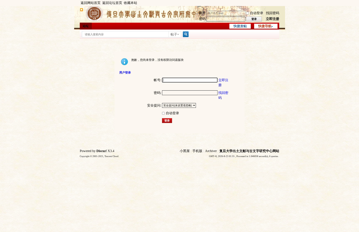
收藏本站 (130, 3)
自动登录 (256, 13)
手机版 (197, 151)
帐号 (202, 13)
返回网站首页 (91, 3)
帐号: (157, 80)
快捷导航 (265, 26)
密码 (202, 19)
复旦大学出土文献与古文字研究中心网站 (249, 151)
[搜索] (185, 34)
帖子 (174, 34)
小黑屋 (185, 151)
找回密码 (272, 13)
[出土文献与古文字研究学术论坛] (81, 10)
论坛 (86, 26)
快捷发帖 (240, 26)
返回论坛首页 (112, 3)
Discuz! (101, 151)
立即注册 (272, 19)
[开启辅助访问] (278, 3)
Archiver (211, 151)
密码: (157, 93)
